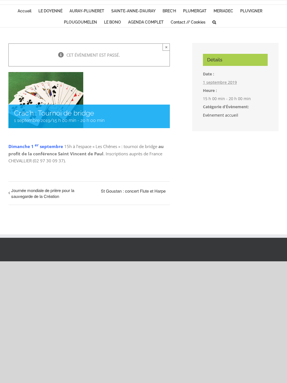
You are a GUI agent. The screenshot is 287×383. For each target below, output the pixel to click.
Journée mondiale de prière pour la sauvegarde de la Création (42, 193)
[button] (214, 21)
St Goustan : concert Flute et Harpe (133, 191)
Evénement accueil (220, 115)
